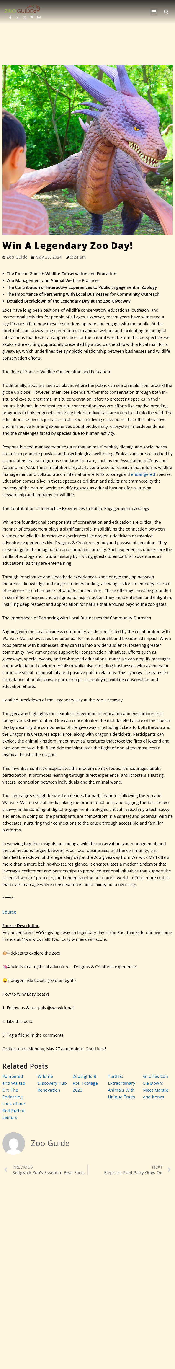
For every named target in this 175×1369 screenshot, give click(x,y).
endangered (143, 474)
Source (9, 912)
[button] (154, 12)
